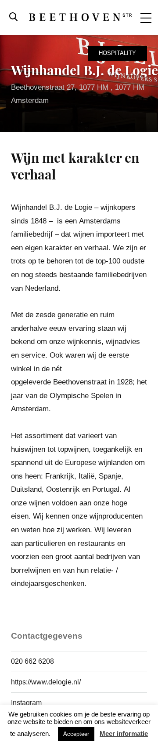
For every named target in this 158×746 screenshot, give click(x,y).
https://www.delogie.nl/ (46, 682)
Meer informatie (124, 733)
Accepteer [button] (76, 734)
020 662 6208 (32, 661)
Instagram (26, 702)
